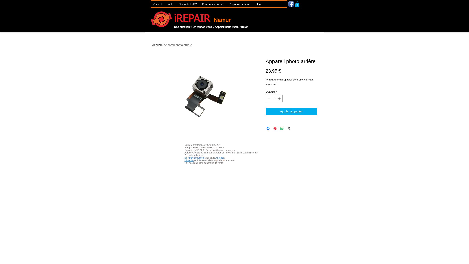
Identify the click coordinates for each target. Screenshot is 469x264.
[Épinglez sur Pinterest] (275, 128)
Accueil (157, 45)
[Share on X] (289, 128)
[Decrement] (268, 98)
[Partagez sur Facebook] (268, 128)
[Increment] (279, 98)
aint (212, 152)
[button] (213, 4)
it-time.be (189, 160)
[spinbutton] (274, 98)
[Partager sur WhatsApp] (282, 128)
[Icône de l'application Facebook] (291, 4)
